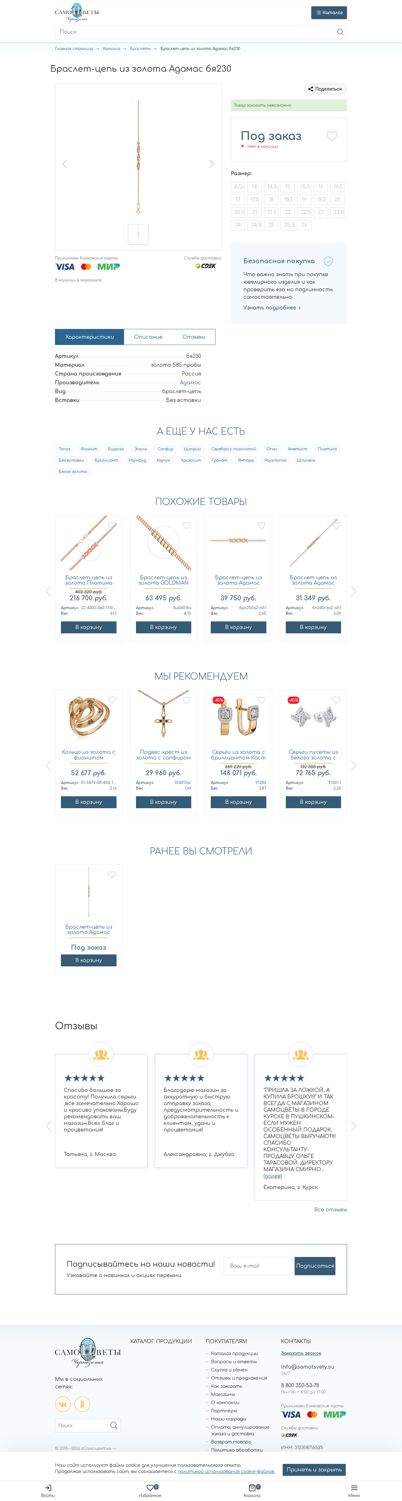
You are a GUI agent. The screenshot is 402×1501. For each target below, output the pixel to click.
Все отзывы (330, 1210)
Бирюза (116, 449)
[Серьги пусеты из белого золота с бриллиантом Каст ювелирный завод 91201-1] (313, 720)
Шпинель (306, 460)
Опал (272, 449)
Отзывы (193, 337)
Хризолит (191, 460)
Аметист (297, 449)
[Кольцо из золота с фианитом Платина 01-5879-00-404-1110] (89, 720)
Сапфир (165, 449)
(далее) (272, 1176)
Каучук (163, 460)
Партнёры (224, 1411)
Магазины (223, 1394)
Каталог (111, 49)
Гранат (219, 460)
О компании (225, 1402)
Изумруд (137, 460)
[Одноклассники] (82, 1404)
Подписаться (315, 1266)
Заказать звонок (301, 1353)
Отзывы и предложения (239, 1378)
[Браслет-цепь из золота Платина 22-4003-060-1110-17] (89, 545)
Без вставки (71, 460)
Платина (327, 449)
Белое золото (73, 472)
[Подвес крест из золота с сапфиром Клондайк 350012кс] (164, 720)
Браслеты (140, 49)
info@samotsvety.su (307, 1367)
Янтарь (246, 460)
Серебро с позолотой (233, 449)
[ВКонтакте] (63, 1404)
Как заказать (226, 1386)
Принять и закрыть (314, 1470)
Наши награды (228, 1419)
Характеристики (89, 337)
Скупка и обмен (229, 1370)
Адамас (190, 383)
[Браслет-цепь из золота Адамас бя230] (89, 894)
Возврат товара (231, 1442)
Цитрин (192, 449)
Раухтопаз (275, 460)
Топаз (64, 449)
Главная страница (74, 49)
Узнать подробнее (269, 308)
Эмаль (140, 449)
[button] (65, 164)
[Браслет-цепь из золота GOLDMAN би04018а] (164, 545)
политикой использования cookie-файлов (226, 1471)
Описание (148, 337)
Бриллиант (106, 460)
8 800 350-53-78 (300, 1385)
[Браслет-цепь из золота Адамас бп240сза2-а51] (313, 545)
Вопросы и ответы (234, 1361)
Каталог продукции (234, 1353)
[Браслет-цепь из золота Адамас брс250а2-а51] (238, 545)
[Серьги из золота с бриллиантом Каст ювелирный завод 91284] (238, 720)
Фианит (89, 449)
